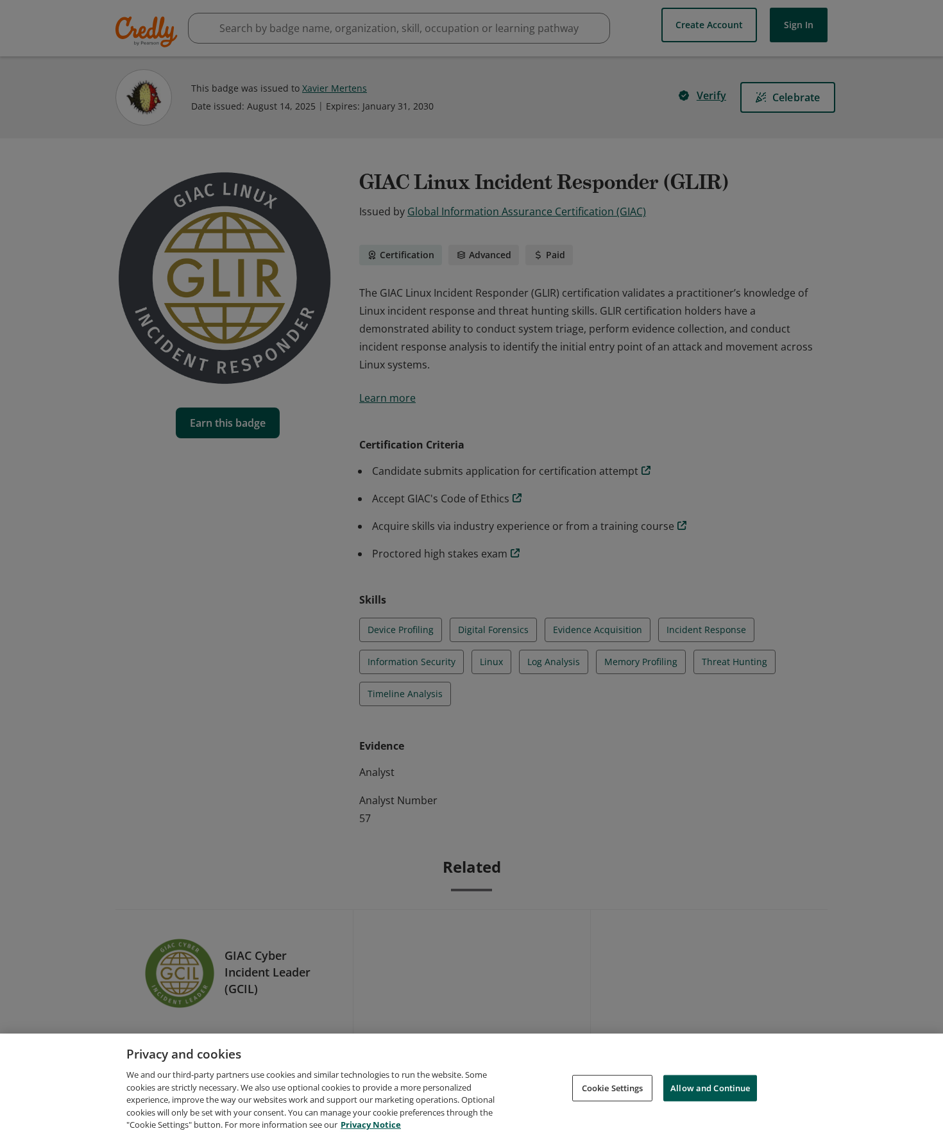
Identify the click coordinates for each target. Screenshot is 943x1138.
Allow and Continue (710, 1087)
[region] (471, 1086)
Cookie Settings (612, 1087)
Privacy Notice (371, 1124)
